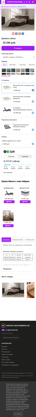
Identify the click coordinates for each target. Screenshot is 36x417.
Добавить (9, 201)
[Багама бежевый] (23, 70)
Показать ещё (6, 76)
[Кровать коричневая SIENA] (13, 290)
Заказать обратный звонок (10, 337)
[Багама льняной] (18, 70)
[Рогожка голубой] (8, 70)
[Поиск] (29, 2)
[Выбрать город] (26, 2)
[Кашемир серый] (27, 70)
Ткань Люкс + (12, 64)
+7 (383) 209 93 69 (11, 330)
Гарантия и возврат (7, 354)
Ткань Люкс (23, 64)
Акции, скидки (6, 359)
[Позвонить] (24, 2)
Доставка (4, 346)
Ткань (4, 64)
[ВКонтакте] (16, 33)
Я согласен (18, 414)
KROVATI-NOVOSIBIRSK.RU (18, 2)
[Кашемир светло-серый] (32, 70)
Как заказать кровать (8, 362)
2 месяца (11, 156)
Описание (6, 239)
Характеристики (17, 239)
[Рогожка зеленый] (4, 70)
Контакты (4, 349)
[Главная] (2, 6)
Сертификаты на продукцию (10, 365)
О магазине (5, 357)
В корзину (18, 48)
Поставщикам (6, 352)
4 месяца (25, 156)
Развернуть (7, 269)
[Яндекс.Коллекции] (13, 33)
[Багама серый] (13, 70)
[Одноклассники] (19, 33)
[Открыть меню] (3, 2)
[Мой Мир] (23, 33)
